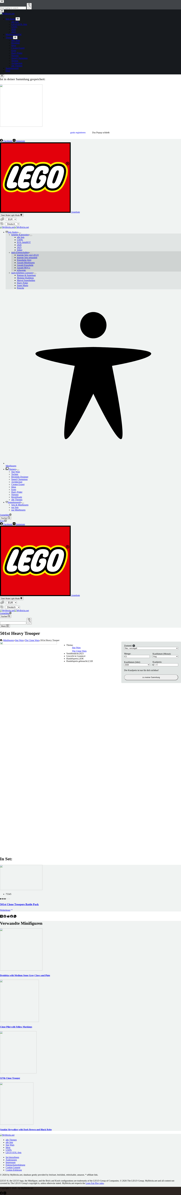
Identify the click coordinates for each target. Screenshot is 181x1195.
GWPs (20, 240)
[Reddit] (8, 917)
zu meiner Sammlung (151, 677)
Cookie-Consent (13, 1167)
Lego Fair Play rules (95, 1183)
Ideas (13, 487)
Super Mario (22, 285)
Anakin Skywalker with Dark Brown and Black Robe (26, 1129)
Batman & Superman (26, 275)
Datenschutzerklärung (15, 1165)
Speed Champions (19, 479)
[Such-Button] (29, 621)
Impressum (10, 1162)
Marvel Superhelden (26, 280)
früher (19, 250)
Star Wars (15, 472)
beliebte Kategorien (20, 235)
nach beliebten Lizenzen (22, 273)
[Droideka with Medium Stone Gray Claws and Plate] (21, 970)
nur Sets (15, 507)
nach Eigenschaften (20, 252)
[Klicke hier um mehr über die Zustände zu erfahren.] (133, 645)
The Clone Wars (79, 651)
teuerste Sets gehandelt (27, 257)
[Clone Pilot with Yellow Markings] (19, 1021)
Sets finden (13, 232)
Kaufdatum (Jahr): (132, 662)
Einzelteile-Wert (24, 260)
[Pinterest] (5, 917)
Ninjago (15, 494)
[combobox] (13, 622)
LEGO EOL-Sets (13, 1152)
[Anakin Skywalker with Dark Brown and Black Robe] (16, 1124)
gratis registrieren (78, 132)
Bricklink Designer (19, 477)
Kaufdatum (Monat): (162, 654)
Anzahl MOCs (23, 267)
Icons (13, 489)
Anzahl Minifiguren (26, 262)
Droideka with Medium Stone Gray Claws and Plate (25, 975)
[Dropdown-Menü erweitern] (31, 235)
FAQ (2, 521)
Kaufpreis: (157, 662)
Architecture (16, 482)
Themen (12, 469)
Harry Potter (22, 283)
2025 (19, 247)
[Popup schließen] (2, 75)
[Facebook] (12, 917)
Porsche (20, 288)
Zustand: (128, 645)
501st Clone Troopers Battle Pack (19, 904)
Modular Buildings (25, 278)
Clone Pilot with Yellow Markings (16, 1027)
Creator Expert (17, 484)
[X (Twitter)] (1, 917)
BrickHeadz (16, 497)
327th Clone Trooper (10, 1078)
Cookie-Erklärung (14, 1170)
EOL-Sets (24, 242)
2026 (19, 245)
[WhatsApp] (15, 917)
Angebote (75, 212)
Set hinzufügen (12, 1157)
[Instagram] (4, 1193)
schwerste (21, 270)
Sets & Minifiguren (19, 505)
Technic (14, 474)
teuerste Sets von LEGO (28, 255)
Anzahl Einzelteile (25, 265)
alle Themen (16, 499)
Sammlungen (14, 502)
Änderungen (11, 1160)
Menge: (127, 653)
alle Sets (20, 237)
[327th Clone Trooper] (18, 1072)
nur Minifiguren (18, 510)
